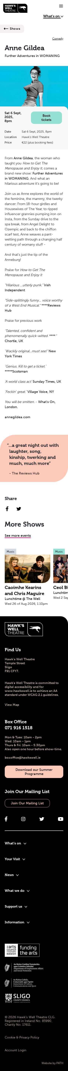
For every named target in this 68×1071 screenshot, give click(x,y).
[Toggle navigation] (61, 6)
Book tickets (46, 118)
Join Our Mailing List (27, 803)
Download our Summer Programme (34, 772)
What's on (52, 16)
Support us (14, 906)
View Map (12, 705)
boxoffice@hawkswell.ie (22, 757)
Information (15, 922)
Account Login (15, 1050)
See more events (18, 536)
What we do (15, 891)
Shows (15, 28)
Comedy (57, 38)
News (10, 875)
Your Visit (13, 859)
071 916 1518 (18, 727)
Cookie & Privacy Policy (22, 1037)
